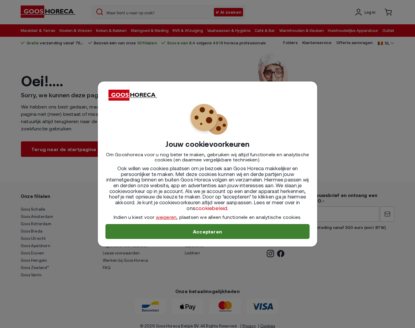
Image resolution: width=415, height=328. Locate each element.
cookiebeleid (211, 208)
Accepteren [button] (207, 231)
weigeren (166, 217)
